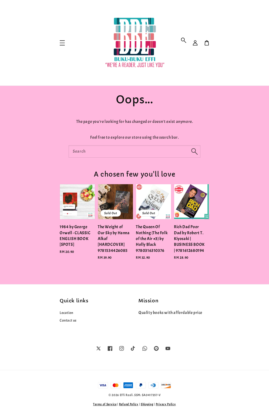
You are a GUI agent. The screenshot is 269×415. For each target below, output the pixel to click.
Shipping (147, 404)
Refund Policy (128, 404)
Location (66, 313)
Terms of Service (104, 404)
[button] (183, 40)
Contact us (68, 320)
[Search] (194, 151)
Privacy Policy (166, 404)
